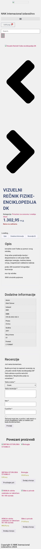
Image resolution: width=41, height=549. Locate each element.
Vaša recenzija (11, 389)
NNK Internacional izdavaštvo (18, 13)
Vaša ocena (10, 382)
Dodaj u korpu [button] (28, 481)
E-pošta (8, 409)
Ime (7, 401)
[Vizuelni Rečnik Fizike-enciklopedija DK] (20, 46)
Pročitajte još (8, 483)
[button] (20, 19)
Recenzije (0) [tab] (32, 236)
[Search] (3, 35)
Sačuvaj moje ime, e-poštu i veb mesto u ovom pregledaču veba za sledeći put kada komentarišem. (20, 420)
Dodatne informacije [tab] (17, 236)
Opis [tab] (5, 236)
